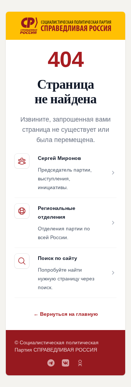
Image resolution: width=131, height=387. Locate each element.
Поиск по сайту (57, 258)
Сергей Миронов (59, 158)
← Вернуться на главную (65, 314)
